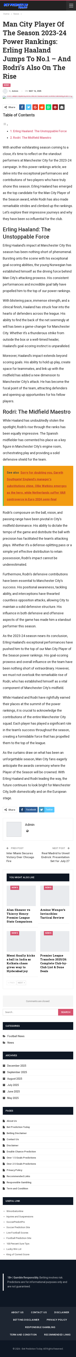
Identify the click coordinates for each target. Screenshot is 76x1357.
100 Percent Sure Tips (17, 1243)
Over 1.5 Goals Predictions (21, 1157)
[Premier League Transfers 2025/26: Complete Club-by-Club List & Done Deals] (54, 941)
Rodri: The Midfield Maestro (32, 137)
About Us (12, 1121)
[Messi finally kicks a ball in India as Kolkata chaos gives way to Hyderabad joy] (21, 941)
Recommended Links (18, 1176)
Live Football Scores (17, 1232)
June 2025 (13, 1091)
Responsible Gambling (19, 1182)
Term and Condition (17, 1188)
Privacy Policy (14, 1170)
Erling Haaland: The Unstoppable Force (40, 131)
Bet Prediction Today (18, 1127)
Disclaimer (12, 1145)
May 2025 (13, 1098)
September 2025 (17, 1072)
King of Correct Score (17, 1254)
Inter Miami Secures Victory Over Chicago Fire (20, 857)
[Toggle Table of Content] (5, 125)
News (6, 85)
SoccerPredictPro (15, 1222)
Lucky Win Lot (13, 1249)
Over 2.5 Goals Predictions (21, 1163)
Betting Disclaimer (17, 1133)
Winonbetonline (14, 1211)
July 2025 (13, 1085)
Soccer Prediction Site (18, 1227)
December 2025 (16, 1065)
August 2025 (14, 1078)
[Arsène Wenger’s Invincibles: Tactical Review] (54, 896)
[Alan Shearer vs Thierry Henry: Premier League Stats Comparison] (21, 896)
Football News (16, 1036)
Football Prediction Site (18, 1238)
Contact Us (13, 1139)
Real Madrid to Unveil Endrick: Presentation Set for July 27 (55, 857)
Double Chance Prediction (21, 1151)
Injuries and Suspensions (19, 1216)
